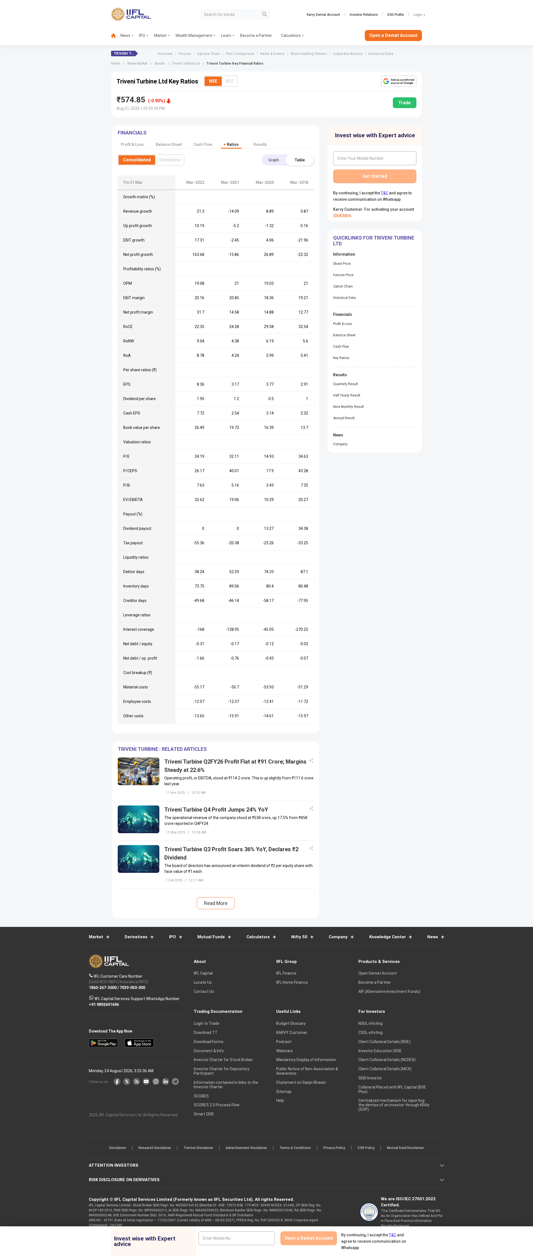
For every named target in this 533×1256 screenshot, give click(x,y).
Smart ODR (204, 1114)
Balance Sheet (344, 335)
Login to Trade (206, 1023)
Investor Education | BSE (380, 1051)
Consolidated (137, 159)
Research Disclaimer (155, 1148)
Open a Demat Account (393, 35)
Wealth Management (193, 35)
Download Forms (208, 1041)
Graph (273, 160)
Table (300, 160)
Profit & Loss (342, 324)
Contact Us (204, 991)
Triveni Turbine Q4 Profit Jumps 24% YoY (216, 809)
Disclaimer (117, 1148)
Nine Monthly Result (348, 407)
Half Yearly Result (346, 395)
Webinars (284, 1051)
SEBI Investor (370, 1078)
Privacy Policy (334, 1148)
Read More (216, 903)
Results (260, 144)
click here (342, 215)
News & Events (272, 54)
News (125, 35)
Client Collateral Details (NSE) (384, 1041)
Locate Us (203, 982)
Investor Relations (364, 15)
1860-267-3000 (103, 987)
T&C (384, 193)
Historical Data (380, 54)
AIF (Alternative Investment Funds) (389, 991)
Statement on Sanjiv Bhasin (301, 1082)
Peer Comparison (240, 54)
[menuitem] (115, 35)
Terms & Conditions (295, 1148)
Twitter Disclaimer (198, 1148)
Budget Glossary (291, 1023)
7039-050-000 (132, 987)
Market (160, 35)
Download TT (206, 1032)
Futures (184, 54)
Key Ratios (341, 358)
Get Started (375, 176)
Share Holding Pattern (309, 54)
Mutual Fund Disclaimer (405, 1148)
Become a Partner (256, 35)
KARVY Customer (291, 1032)
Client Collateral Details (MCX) (385, 1069)
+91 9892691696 (104, 1004)
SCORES (201, 1096)
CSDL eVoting (370, 1032)
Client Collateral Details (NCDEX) (387, 1060)
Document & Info (209, 1051)
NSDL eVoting (370, 1023)
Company (340, 444)
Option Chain (343, 286)
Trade (404, 102)
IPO (142, 35)
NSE (213, 81)
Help (280, 1101)
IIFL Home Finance (292, 982)
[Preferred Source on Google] (398, 81)
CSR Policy (366, 1148)
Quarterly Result (345, 384)
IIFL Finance (286, 973)
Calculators (291, 35)
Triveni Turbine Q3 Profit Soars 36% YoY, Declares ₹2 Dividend (231, 853)
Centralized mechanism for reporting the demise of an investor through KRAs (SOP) (393, 1105)
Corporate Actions (348, 54)
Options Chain (208, 54)
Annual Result (344, 418)
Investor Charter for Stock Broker (223, 1060)
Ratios (233, 144)
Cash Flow (341, 347)
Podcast (283, 1041)
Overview (165, 54)
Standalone (170, 159)
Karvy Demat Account (323, 15)
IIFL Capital (203, 973)
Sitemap (283, 1091)
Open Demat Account (377, 973)
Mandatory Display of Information (306, 1060)
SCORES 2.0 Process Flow (217, 1105)
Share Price (342, 264)
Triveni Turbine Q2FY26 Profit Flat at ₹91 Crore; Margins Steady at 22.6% (235, 765)
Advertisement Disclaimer (246, 1148)
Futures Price (343, 275)
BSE (230, 81)
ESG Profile (396, 15)
